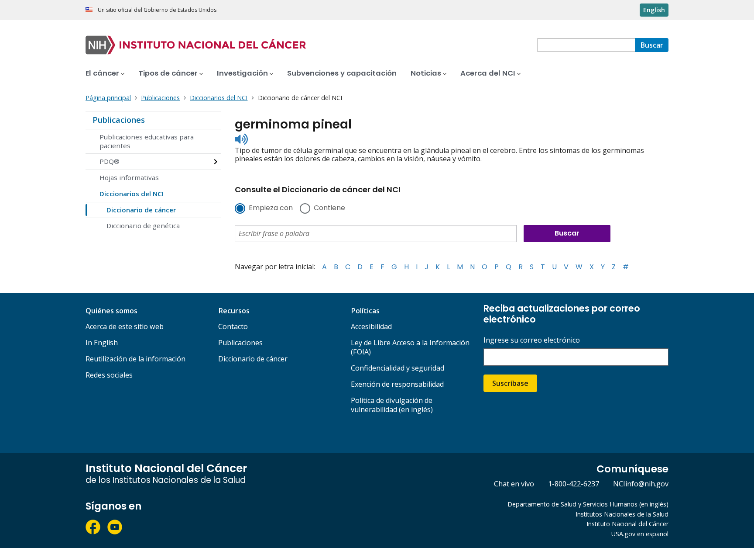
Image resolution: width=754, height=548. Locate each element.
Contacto (233, 326)
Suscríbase (510, 383)
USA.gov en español (639, 534)
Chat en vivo (514, 484)
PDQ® (109, 161)
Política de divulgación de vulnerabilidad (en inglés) (392, 404)
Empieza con (271, 208)
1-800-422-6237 (573, 484)
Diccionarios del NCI (131, 193)
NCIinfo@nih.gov (640, 484)
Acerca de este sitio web (125, 326)
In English (102, 342)
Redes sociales (109, 375)
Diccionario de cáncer (141, 209)
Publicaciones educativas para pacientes (146, 141)
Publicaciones (119, 119)
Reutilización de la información (135, 359)
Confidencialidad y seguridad (397, 368)
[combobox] (586, 45)
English (654, 10)
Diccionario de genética (143, 225)
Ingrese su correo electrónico (531, 340)
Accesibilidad (371, 326)
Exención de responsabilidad (397, 384)
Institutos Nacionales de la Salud (622, 514)
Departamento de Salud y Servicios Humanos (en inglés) (587, 504)
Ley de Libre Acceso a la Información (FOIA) (410, 347)
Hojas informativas (129, 177)
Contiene (329, 208)
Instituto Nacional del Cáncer (627, 524)
